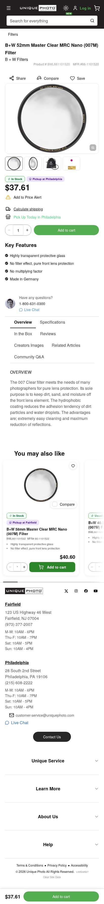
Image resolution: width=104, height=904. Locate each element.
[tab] (23, 322)
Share (21, 78)
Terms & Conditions (29, 865)
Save (81, 78)
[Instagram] (76, 591)
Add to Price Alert (27, 197)
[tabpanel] (52, 395)
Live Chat (31, 309)
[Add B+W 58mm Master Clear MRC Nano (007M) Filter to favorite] (73, 465)
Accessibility (79, 865)
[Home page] (37, 8)
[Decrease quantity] (9, 230)
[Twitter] (66, 591)
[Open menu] (8, 8)
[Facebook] (86, 591)
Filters (13, 34)
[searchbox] (52, 21)
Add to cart (66, 230)
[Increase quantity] (27, 230)
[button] (97, 8)
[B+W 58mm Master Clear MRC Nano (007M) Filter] (41, 485)
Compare (51, 78)
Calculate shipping (28, 208)
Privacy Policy (57, 865)
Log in (85, 8)
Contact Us (52, 736)
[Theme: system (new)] (66, 8)
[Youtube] (96, 591)
